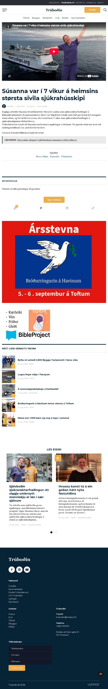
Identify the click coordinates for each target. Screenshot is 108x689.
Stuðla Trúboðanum (18, 592)
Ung (57, 18)
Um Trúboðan (16, 595)
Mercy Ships (42, 156)
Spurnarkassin (78, 18)
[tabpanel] (29, 491)
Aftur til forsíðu (24, 10)
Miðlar (12, 626)
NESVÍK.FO (80, 3)
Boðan (65, 18)
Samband (13, 602)
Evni (11, 617)
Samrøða (54, 156)
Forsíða (12, 586)
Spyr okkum (54, 199)
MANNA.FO (91, 3)
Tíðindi (26, 18)
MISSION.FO (54, 3)
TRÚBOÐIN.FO (67, 3)
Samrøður (31, 106)
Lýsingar (13, 598)
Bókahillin (47, 18)
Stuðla (92, 10)
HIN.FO (100, 3)
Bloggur (36, 18)
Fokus (12, 614)
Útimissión (66, 156)
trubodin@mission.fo (66, 617)
